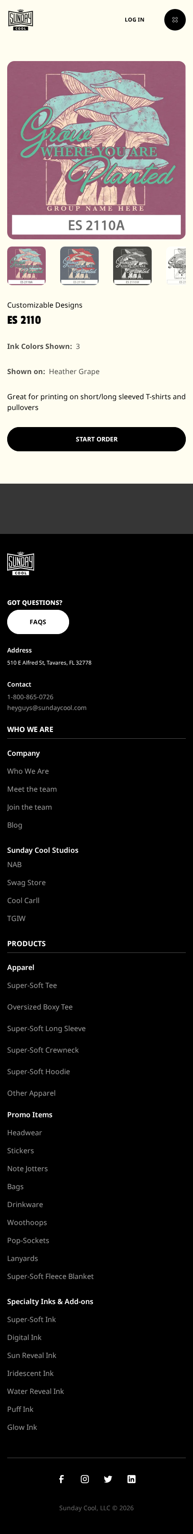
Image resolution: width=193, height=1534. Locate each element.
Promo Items (30, 1115)
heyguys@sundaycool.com (47, 707)
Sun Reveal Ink (32, 1355)
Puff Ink (20, 1409)
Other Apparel (31, 1093)
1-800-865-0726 (30, 696)
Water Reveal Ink (35, 1391)
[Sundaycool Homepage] (20, 563)
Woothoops (27, 1222)
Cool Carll (23, 900)
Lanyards (22, 1258)
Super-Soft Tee (32, 985)
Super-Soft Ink (31, 1319)
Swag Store (26, 882)
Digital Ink (24, 1337)
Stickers (20, 1150)
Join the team (29, 807)
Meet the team (32, 789)
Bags (15, 1186)
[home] (20, 19)
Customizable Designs (45, 305)
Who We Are (28, 771)
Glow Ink (22, 1427)
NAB (14, 864)
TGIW (16, 918)
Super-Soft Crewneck (43, 1050)
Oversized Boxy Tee (40, 1007)
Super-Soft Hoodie (38, 1071)
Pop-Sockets (28, 1240)
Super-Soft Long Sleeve (46, 1028)
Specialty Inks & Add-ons (50, 1301)
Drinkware (25, 1204)
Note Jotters (27, 1168)
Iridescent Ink (30, 1373)
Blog (14, 825)
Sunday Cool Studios (43, 850)
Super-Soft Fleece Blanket (50, 1276)
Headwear (24, 1132)
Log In (135, 19)
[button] (175, 20)
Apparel (21, 967)
